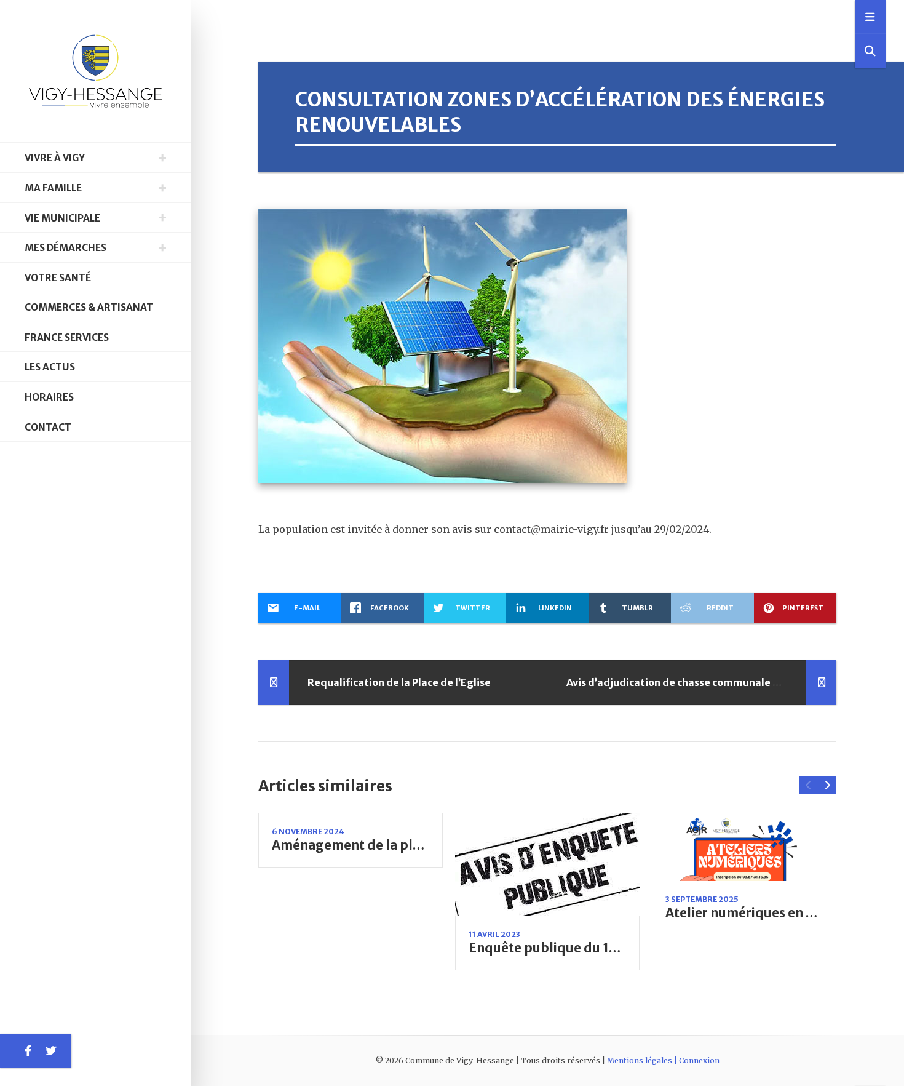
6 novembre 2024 (308, 831)
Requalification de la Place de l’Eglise (399, 682)
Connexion (699, 1060)
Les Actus (50, 367)
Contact (48, 427)
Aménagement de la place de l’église (386, 845)
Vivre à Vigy (55, 158)
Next (827, 785)
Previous (808, 785)
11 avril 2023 (494, 934)
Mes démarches (65, 248)
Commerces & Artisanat (89, 307)
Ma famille (53, 188)
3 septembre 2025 (702, 899)
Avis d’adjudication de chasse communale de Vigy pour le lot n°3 (723, 682)
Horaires (49, 397)
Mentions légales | (643, 1060)
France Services (67, 337)
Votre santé (58, 278)
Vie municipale (62, 218)
